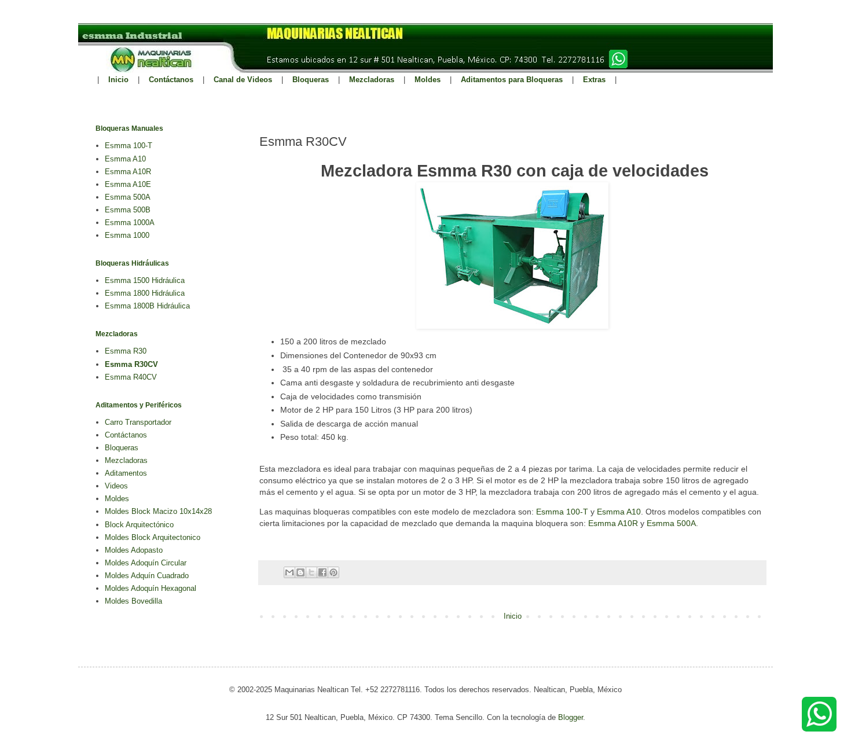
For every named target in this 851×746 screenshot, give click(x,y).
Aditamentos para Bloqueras (512, 79)
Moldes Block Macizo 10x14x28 (158, 511)
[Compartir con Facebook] (322, 572)
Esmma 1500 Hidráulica (145, 280)
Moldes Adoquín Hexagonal (150, 588)
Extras (594, 79)
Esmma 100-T (562, 511)
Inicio (118, 79)
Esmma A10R (613, 523)
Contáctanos (171, 79)
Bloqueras (310, 79)
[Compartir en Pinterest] (333, 572)
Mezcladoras (371, 79)
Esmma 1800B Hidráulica (147, 306)
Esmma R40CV (131, 377)
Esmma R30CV (131, 364)
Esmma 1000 (127, 235)
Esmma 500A (671, 523)
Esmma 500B (128, 209)
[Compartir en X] (311, 572)
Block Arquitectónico (139, 524)
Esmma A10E (128, 184)
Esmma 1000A (130, 222)
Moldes (428, 79)
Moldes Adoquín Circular (145, 562)
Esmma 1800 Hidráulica (145, 293)
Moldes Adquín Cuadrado (147, 575)
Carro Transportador (138, 422)
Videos (116, 486)
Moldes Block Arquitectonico (152, 537)
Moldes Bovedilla (133, 601)
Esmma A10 (619, 511)
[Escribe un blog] (300, 572)
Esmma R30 (125, 351)
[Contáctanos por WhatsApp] (819, 729)
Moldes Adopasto (134, 550)
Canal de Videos (243, 79)
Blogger (570, 717)
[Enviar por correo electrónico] (289, 572)
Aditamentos (126, 473)
